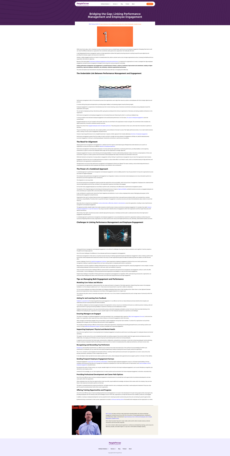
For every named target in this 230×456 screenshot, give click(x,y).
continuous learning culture (117, 399)
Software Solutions (105, 4)
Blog (122, 4)
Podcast (127, 4)
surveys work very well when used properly (97, 362)
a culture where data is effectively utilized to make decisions (111, 203)
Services (115, 4)
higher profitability (122, 189)
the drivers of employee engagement (139, 134)
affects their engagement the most (136, 316)
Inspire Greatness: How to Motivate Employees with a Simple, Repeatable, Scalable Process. (129, 417)
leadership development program (92, 326)
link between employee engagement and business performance (103, 61)
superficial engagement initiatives (98, 261)
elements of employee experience (107, 146)
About (133, 4)
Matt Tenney (92, 24)
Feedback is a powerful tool (83, 301)
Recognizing (79, 348)
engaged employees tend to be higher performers (99, 126)
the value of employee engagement (135, 118)
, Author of (118, 24)
